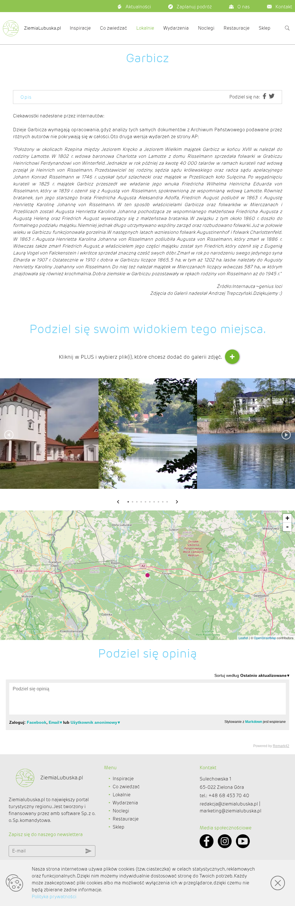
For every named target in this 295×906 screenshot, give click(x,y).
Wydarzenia (176, 28)
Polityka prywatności (54, 897)
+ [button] (287, 518)
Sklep (265, 28)
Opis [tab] (26, 97)
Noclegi (206, 28)
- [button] (287, 526)
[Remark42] (147, 710)
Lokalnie (145, 28)
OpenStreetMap (265, 637)
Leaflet (243, 637)
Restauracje (236, 28)
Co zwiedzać (113, 28)
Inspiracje (80, 28)
